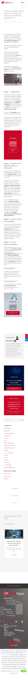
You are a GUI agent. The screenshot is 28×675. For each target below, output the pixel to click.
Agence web (7, 22)
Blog (12, 22)
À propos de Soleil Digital (10, 626)
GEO (5, 438)
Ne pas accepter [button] (14, 673)
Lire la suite (14, 554)
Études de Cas (7, 473)
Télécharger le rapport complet (14, 411)
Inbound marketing (8, 632)
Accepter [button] (23, 671)
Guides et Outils (7, 476)
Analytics (6, 431)
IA (4, 440)
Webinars (6, 478)
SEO (5, 460)
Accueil (6, 624)
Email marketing (8, 635)
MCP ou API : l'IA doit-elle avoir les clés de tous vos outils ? (14, 543)
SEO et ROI (6, 462)
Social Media (6, 465)
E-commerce (6, 435)
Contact (6, 630)
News (5, 450)
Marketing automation (18, 22)
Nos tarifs (6, 627)
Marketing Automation (9, 633)
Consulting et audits (8, 433)
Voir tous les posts (10, 524)
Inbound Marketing (8, 443)
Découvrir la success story (13, 150)
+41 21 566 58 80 (10, 615)
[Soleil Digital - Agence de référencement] (6, 2)
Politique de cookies (15, 671)
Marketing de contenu (8, 448)
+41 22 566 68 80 (11, 604)
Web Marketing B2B (8, 467)
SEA (5, 457)
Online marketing (7, 452)
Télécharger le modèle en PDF (14, 389)
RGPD (5, 455)
